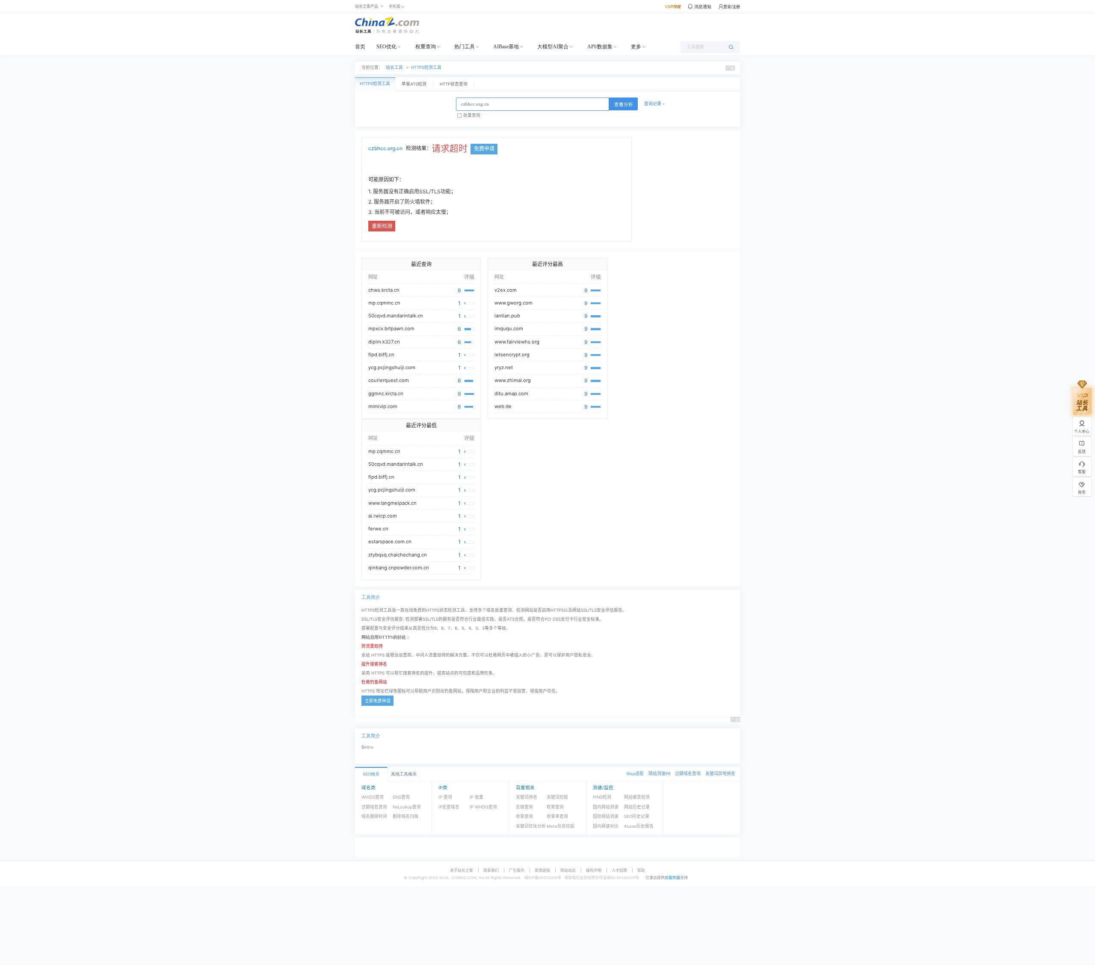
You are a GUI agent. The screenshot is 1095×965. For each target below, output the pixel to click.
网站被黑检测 (637, 797)
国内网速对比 (606, 826)
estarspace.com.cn (389, 542)
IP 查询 (445, 797)
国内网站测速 (606, 807)
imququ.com (508, 329)
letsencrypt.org (512, 355)
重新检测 (382, 226)
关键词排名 (526, 797)
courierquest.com (388, 380)
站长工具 (394, 67)
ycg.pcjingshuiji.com (391, 367)
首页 (360, 47)
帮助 (641, 870)
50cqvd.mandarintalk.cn (395, 316)
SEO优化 (386, 47)
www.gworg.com (513, 303)
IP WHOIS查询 (483, 807)
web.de (503, 406)
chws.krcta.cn (384, 290)
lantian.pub (507, 316)
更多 (636, 47)
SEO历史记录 (636, 816)
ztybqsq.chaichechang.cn (397, 555)
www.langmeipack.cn (392, 503)
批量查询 (471, 115)
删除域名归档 (405, 816)
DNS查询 (401, 797)
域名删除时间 (374, 816)
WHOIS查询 (372, 797)
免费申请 (484, 148)
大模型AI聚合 (552, 47)
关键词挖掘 (557, 797)
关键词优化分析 (531, 826)
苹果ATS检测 (414, 84)
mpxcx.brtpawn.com (391, 329)
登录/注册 (731, 6)
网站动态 (568, 870)
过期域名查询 (688, 773)
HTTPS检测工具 (426, 67)
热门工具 (464, 47)
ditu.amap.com (511, 394)
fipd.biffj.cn (381, 355)
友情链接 (542, 870)
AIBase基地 (506, 47)
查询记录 (652, 103)
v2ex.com (505, 290)
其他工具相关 (404, 774)
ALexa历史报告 (639, 826)
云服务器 (672, 877)
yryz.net (503, 367)
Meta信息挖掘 (560, 826)
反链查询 (524, 807)
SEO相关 (371, 774)
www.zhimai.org (512, 380)
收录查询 (524, 816)
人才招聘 (619, 870)
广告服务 (516, 870)
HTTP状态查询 (454, 84)
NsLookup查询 (407, 807)
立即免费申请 (378, 701)
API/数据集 (600, 47)
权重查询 (425, 47)
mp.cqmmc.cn (384, 303)
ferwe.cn (378, 529)
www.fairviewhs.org (516, 342)
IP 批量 (476, 797)
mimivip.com (382, 406)
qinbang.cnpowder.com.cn (398, 568)
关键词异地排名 (720, 773)
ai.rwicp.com (382, 516)
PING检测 (602, 797)
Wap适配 (635, 773)
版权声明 (593, 870)
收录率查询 (557, 816)
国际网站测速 (606, 816)
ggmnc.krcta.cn (385, 394)
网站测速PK (659, 773)
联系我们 (491, 870)
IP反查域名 (448, 807)
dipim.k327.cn (384, 342)
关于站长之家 (461, 870)
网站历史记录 (637, 807)
